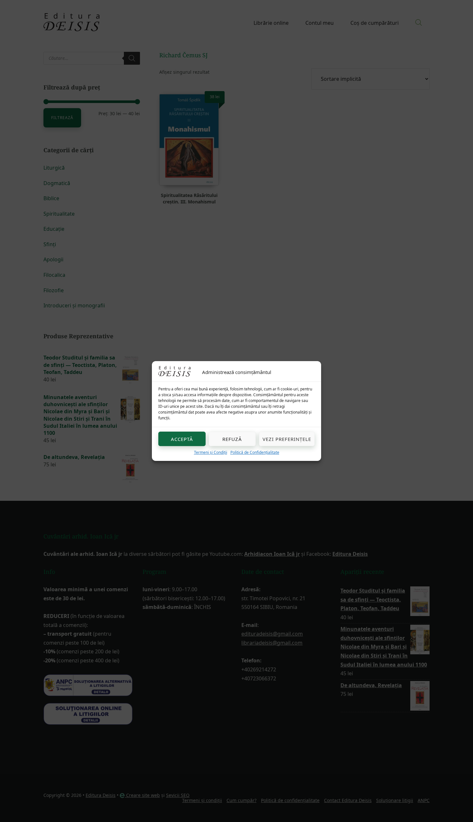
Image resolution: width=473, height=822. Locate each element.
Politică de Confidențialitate (254, 452)
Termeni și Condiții (210, 452)
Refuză (232, 439)
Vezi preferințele (287, 439)
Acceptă (182, 439)
